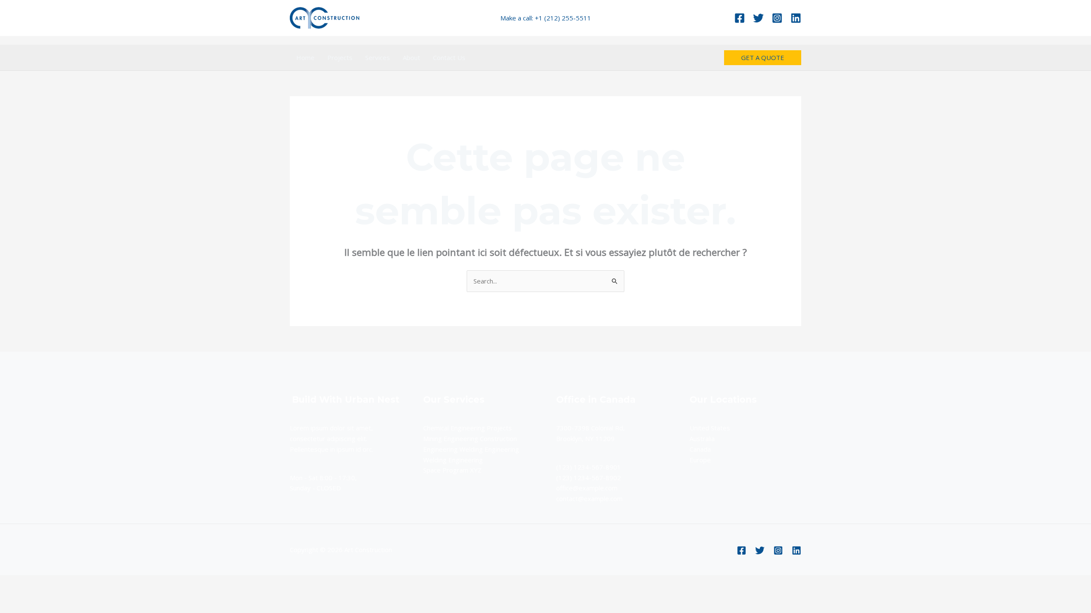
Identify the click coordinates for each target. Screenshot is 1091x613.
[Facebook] (739, 18)
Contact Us (449, 57)
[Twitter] (758, 18)
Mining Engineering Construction (470, 438)
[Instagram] (777, 18)
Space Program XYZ (452, 470)
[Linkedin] (796, 18)
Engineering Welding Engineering (471, 449)
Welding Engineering (453, 459)
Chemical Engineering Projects (467, 428)
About (411, 57)
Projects (339, 57)
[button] (762, 57)
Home (305, 57)
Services (377, 57)
